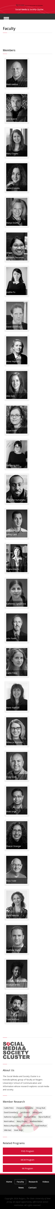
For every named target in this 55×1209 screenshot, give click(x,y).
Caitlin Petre (9, 1108)
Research (33, 1181)
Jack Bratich (25, 1112)
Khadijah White (30, 1117)
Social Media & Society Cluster (29, 9)
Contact (32, 1187)
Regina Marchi (26, 1126)
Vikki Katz (7, 1130)
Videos (45, 1181)
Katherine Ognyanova (12, 1117)
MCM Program (27, 1159)
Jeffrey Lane (37, 1112)
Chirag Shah (40, 1108)
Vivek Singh (18, 1130)
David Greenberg (11, 1112)
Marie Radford (44, 1117)
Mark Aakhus (9, 1121)
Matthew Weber (36, 1121)
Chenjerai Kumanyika (24, 1108)
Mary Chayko (22, 1121)
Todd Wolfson (41, 1126)
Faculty (20, 1181)
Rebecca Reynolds (11, 1126)
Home (9, 1181)
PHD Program (27, 1151)
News (21, 1187)
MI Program (27, 1168)
